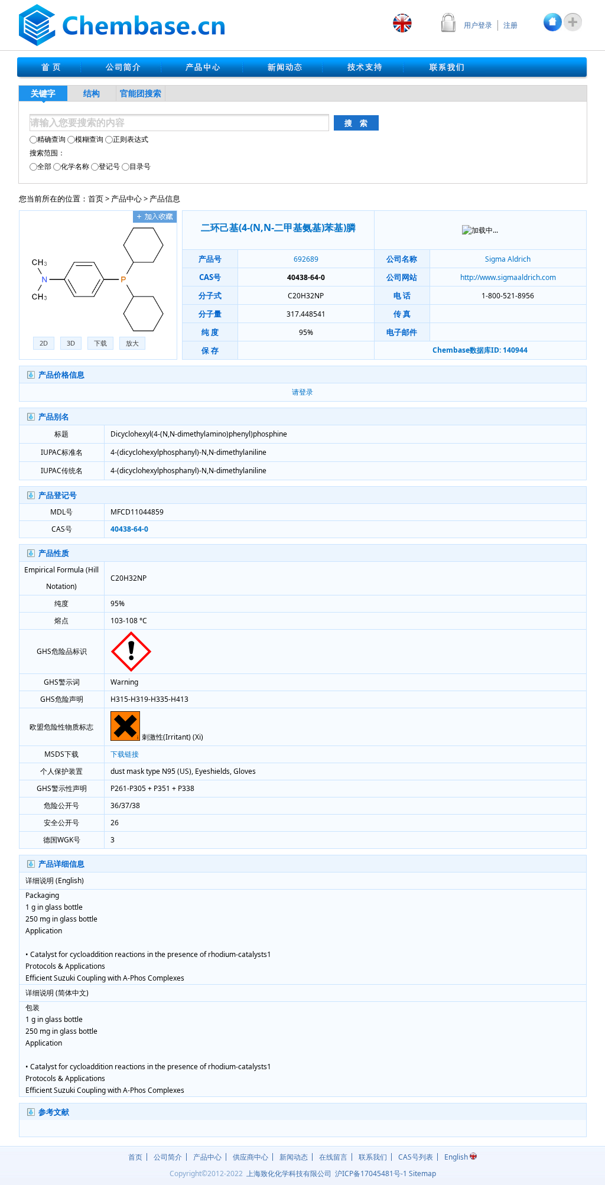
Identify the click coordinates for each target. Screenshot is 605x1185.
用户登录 (478, 25)
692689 (306, 259)
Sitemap (422, 1173)
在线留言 (333, 1157)
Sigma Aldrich (508, 259)
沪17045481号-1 (371, 1173)
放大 (132, 342)
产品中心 (126, 198)
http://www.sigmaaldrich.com (508, 277)
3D (71, 342)
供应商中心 (250, 1157)
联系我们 (373, 1157)
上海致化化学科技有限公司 (288, 1173)
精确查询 (51, 139)
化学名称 (75, 166)
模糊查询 (89, 139)
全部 (44, 166)
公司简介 (168, 1157)
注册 (510, 25)
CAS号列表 (415, 1157)
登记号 (109, 166)
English (457, 1157)
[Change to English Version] (402, 23)
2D (44, 342)
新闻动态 (293, 1157)
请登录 (302, 392)
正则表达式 (130, 139)
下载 (100, 342)
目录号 (140, 166)
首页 (95, 198)
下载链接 (124, 754)
